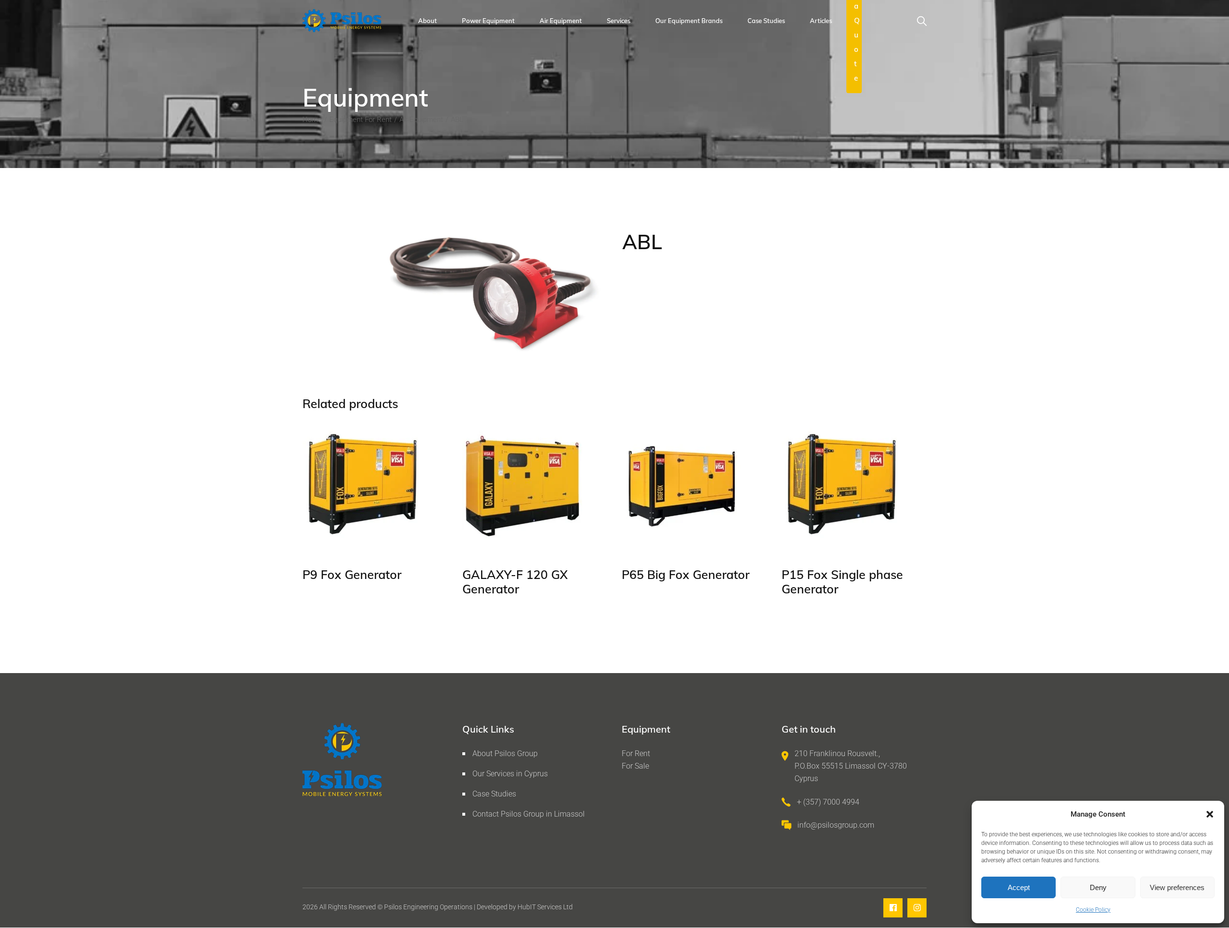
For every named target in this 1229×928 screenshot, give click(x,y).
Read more (340, 532)
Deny (1098, 887)
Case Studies (494, 793)
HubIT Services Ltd (545, 907)
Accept (1019, 887)
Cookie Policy (1093, 909)
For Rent (636, 753)
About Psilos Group (505, 753)
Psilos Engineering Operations (428, 907)
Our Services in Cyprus (510, 773)
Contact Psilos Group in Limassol (528, 814)
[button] (1210, 814)
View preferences (1177, 887)
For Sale (635, 766)
